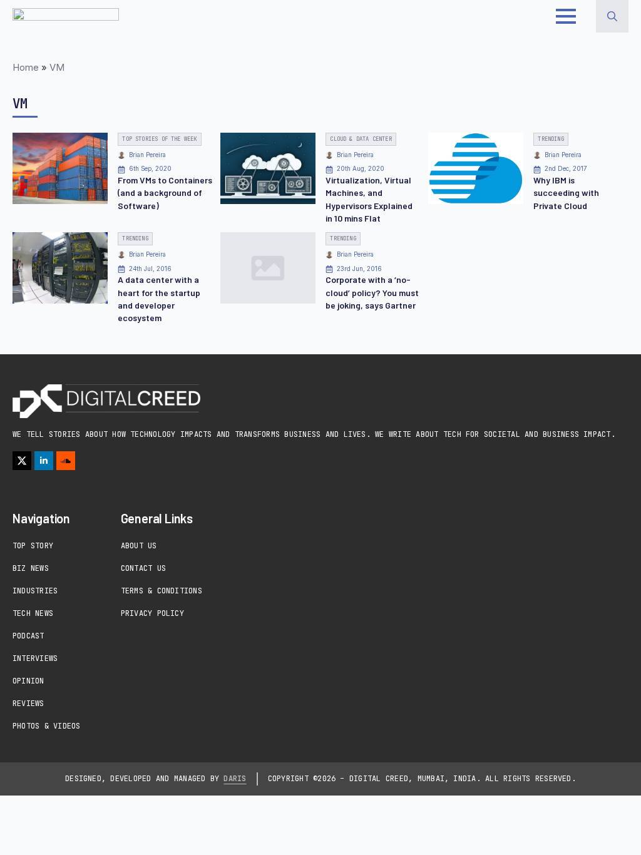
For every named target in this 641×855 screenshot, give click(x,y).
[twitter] (22, 460)
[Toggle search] (612, 16)
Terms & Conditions (161, 591)
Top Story (33, 546)
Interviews (35, 658)
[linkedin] (43, 460)
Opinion (28, 681)
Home (26, 67)
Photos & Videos (47, 726)
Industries (35, 591)
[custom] (65, 460)
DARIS (234, 779)
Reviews (28, 704)
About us (139, 546)
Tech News (33, 613)
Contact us (143, 568)
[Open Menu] (566, 16)
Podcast (28, 636)
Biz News (31, 568)
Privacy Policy (152, 613)
